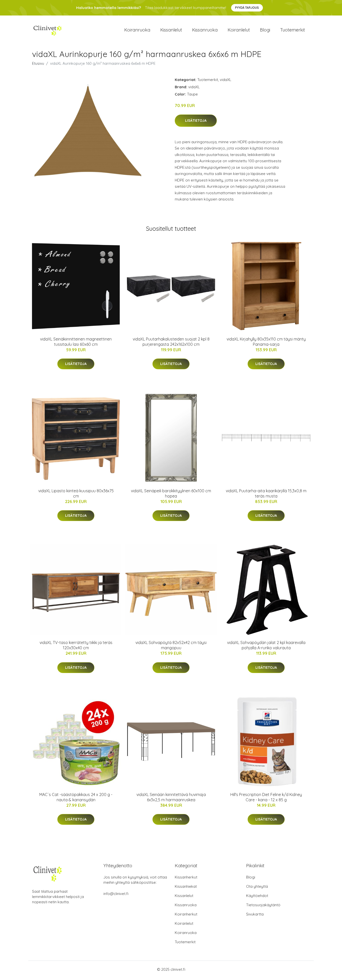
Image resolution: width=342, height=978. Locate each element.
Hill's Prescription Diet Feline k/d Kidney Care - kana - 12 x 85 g (266, 797)
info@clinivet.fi (115, 893)
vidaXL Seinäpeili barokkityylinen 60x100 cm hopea (171, 493)
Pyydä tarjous (247, 8)
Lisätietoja (196, 120)
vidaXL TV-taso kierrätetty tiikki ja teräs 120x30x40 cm (76, 645)
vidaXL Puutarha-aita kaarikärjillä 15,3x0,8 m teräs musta (266, 493)
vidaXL (225, 79)
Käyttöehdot (257, 895)
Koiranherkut (186, 914)
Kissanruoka (205, 30)
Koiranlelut (239, 30)
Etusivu (38, 63)
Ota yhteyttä (257, 886)
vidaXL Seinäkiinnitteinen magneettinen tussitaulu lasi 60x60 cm (76, 341)
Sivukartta (255, 914)
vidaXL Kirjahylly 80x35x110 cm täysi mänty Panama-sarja (266, 341)
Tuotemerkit (292, 30)
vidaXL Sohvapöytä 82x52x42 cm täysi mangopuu (171, 645)
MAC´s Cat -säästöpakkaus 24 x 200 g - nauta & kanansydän (75, 797)
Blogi (265, 30)
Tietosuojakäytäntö (263, 904)
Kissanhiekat (186, 886)
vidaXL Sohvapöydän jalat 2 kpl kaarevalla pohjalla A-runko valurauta (266, 645)
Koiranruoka (137, 30)
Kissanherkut (186, 877)
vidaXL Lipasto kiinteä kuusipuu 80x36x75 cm (76, 493)
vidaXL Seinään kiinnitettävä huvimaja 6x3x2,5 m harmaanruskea (171, 797)
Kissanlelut (171, 30)
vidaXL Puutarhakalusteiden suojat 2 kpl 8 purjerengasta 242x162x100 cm (171, 341)
